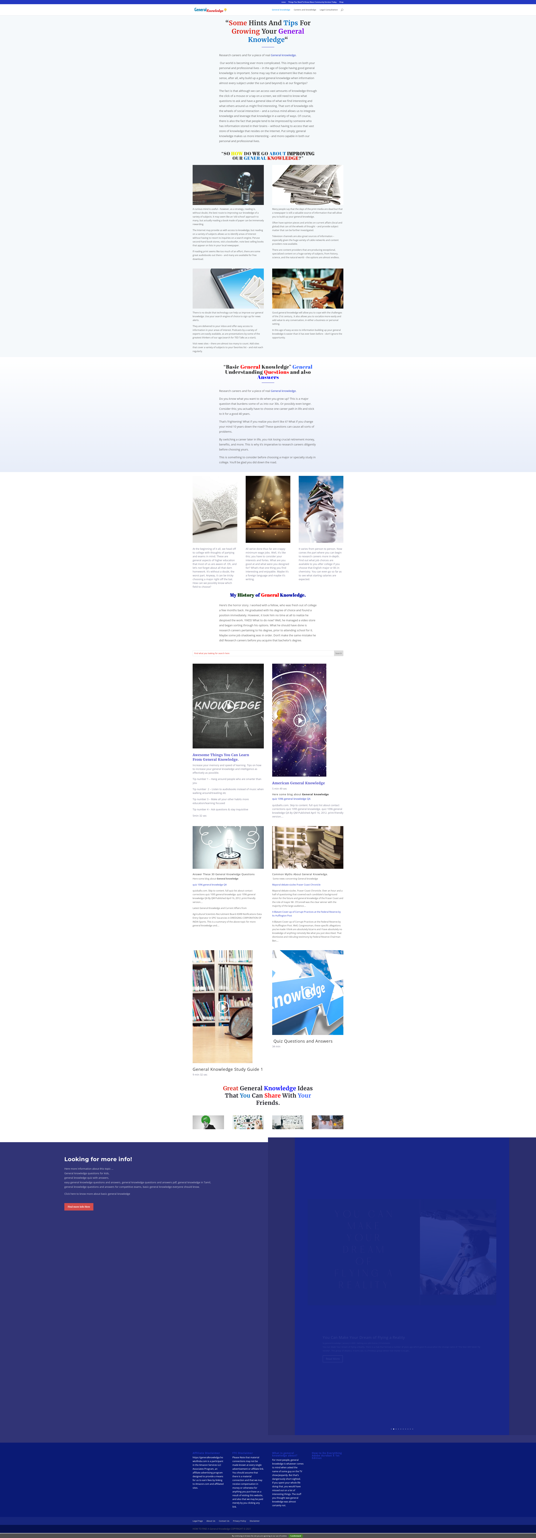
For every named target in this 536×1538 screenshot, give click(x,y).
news (283, 2)
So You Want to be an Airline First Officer (360, 1331)
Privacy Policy (239, 1521)
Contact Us (224, 1521)
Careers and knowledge (305, 10)
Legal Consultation (329, 10)
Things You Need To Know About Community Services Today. (312, 2)
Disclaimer (255, 1521)
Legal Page (198, 1521)
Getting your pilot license (370, 1337)
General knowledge (281, 10)
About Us (210, 1521)
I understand (295, 1536)
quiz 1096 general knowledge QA (291, 798)
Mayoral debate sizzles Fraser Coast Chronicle (296, 884)
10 (412, 1429)
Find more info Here (79, 1206)
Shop (341, 2)
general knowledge (333, 1337)
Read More (333, 1353)
